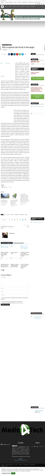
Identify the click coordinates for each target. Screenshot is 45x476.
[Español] (38, 61)
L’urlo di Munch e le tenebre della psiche (7, 227)
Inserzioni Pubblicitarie (37, 78)
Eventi (18, 6)
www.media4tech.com (16, 452)
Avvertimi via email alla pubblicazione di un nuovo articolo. (12, 302)
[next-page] (3, 270)
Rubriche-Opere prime (5, 44)
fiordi (5, 214)
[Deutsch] (34, 61)
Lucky (28, 226)
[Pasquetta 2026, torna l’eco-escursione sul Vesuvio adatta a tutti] (5, 260)
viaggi (26, 214)
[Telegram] (22, 54)
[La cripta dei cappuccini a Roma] (25, 199)
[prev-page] (1, 270)
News (10, 6)
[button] (42, 6)
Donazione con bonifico (37, 96)
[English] (32, 61)
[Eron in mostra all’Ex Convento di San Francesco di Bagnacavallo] (15, 196)
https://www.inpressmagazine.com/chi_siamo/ (21, 456)
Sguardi (14, 6)
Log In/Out (2, 2)
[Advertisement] (15, 59)
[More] (25, 54)
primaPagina (17, 214)
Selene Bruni (5, 49)
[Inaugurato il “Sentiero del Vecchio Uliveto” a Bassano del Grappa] (15, 260)
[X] (43, 4)
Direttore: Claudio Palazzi (9, 2)
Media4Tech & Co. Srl (23, 447)
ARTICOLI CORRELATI (7, 243)
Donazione (33, 6)
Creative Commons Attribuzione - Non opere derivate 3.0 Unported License (20, 450)
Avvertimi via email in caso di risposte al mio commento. (12, 301)
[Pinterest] (17, 54)
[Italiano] (35, 61)
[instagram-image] (33, 416)
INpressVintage (24, 2)
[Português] (37, 61)
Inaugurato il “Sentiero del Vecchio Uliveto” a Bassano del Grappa (15, 265)
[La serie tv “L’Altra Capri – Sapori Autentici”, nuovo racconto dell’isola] (25, 260)
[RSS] (41, 4)
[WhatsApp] (20, 54)
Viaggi (10, 44)
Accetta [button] (13, 473)
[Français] (33, 61)
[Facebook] (35, 4)
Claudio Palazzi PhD (37, 2)
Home (6, 6)
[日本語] (36, 61)
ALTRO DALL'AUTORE (18, 243)
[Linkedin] (39, 4)
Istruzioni (15, 2)
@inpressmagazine (39, 410)
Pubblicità (22, 6)
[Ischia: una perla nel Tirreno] (15, 248)
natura (8, 214)
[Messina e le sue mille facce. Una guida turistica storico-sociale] (5, 248)
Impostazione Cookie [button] (6, 473)
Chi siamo (27, 6)
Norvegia (12, 214)
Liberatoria (19, 2)
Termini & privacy (30, 2)
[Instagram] (37, 4)
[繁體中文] (31, 61)
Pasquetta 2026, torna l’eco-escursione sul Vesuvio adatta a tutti (5, 265)
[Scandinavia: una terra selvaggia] (5, 196)
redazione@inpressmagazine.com (20, 460)
